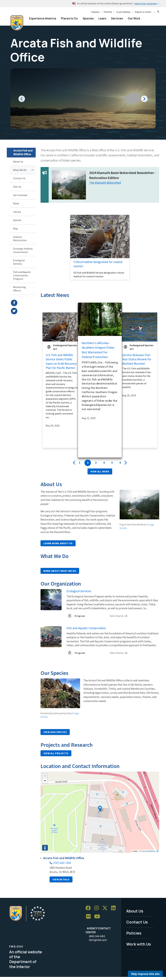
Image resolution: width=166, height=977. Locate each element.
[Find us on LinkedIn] (114, 908)
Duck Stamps (123, 11)
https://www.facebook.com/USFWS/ (23, 303)
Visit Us (17, 186)
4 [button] (104, 462)
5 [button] (112, 462)
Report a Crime (143, 11)
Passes (95, 11)
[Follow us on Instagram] (97, 908)
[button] (100, 808)
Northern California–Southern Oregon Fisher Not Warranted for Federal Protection (98, 350)
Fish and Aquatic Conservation (86, 628)
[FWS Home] (16, 23)
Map (15, 228)
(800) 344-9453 (97, 936)
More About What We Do (59, 570)
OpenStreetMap (148, 851)
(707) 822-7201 (62, 863)
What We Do (20, 170)
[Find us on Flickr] (89, 916)
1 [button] (79, 462)
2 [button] (88, 462)
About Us (18, 161)
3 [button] (96, 462)
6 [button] (120, 462)
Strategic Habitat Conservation (23, 250)
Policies (133, 933)
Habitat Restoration (20, 238)
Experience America (42, 18)
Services (117, 18)
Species (88, 18)
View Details (61, 879)
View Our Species (55, 732)
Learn (102, 18)
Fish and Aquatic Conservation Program (22, 275)
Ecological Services (19, 262)
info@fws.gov (98, 940)
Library (17, 211)
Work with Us (138, 944)
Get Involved (20, 195)
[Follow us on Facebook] (89, 908)
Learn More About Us (58, 543)
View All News (99, 471)
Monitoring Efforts (19, 288)
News (16, 203)
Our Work (134, 18)
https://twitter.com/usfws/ (23, 311)
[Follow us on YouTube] (98, 916)
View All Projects (55, 753)
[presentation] (74, 463)
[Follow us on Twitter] (106, 908)
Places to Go (69, 18)
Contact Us (19, 178)
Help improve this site (145, 974)
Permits (108, 11)
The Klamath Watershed (105, 183)
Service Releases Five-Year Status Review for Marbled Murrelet (136, 359)
